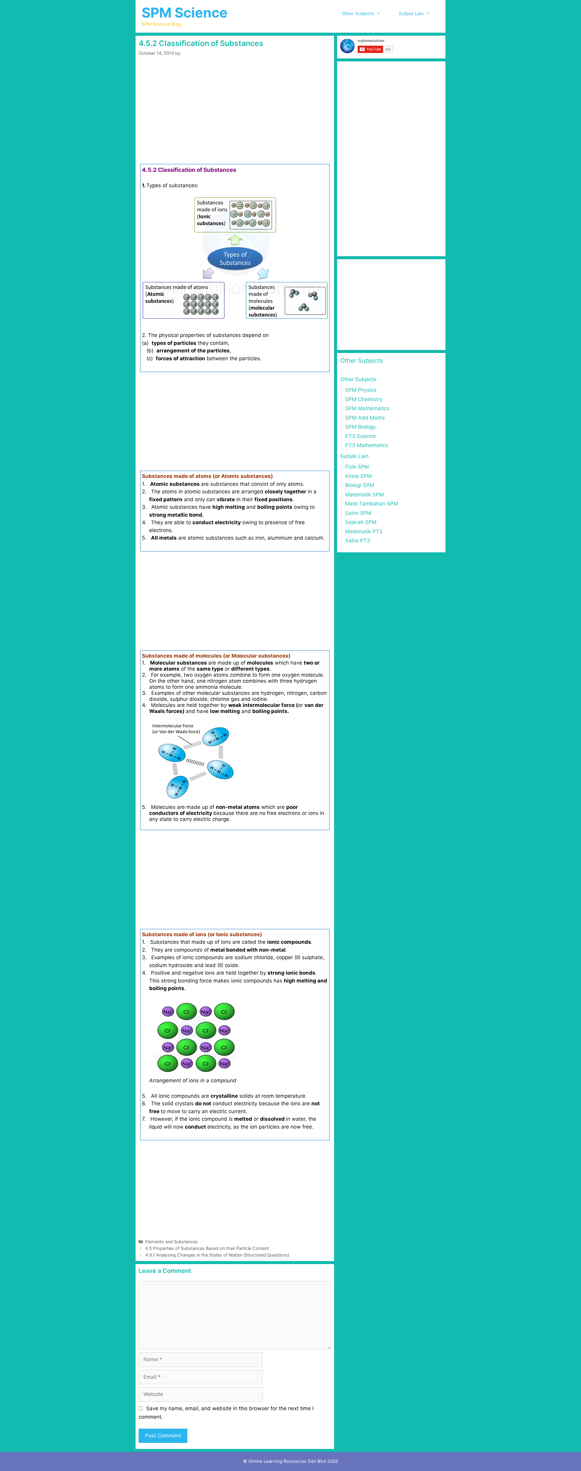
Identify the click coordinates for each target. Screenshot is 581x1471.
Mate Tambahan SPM (371, 504)
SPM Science (185, 12)
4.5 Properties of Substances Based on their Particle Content (207, 1248)
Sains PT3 (357, 541)
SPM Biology (360, 427)
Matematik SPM (364, 495)
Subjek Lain (411, 13)
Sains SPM (358, 513)
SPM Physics (360, 390)
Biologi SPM (359, 485)
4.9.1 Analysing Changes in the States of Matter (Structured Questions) (217, 1254)
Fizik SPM (357, 467)
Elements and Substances (171, 1241)
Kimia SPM (358, 476)
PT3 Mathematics (366, 445)
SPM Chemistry (363, 399)
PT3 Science (360, 436)
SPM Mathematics (367, 408)
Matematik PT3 (363, 531)
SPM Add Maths (365, 418)
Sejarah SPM (360, 522)
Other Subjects (358, 13)
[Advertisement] (235, 119)
